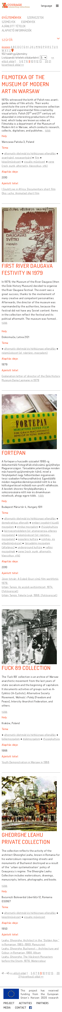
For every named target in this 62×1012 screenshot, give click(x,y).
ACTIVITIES (25, 1003)
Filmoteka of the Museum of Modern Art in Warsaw (25, 84)
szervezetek (35, 17)
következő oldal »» (13, 64)
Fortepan (14, 452)
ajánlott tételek (13, 26)
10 (32, 61)
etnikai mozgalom (27, 526)
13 (40, 61)
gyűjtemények (11, 17)
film (37, 157)
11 (35, 61)
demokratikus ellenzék (15, 522)
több (48, 130)
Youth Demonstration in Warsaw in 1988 (25, 762)
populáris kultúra (28, 539)
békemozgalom (11, 739)
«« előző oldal (18, 973)
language (46, 5)
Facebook (31, 1007)
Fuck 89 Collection (26, 667)
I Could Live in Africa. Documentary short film (29, 189)
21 (50, 61)
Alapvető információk (17, 30)
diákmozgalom (31, 739)
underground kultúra (30, 547)
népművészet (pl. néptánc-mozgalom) (25, 352)
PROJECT (8, 1003)
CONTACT (20, 1007)
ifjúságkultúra (49, 526)
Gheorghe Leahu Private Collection (26, 838)
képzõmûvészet (11, 161)
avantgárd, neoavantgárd (17, 157)
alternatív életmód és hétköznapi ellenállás (30, 153)
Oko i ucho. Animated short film (20, 193)
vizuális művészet (34, 161)
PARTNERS (42, 1003)
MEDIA (7, 1007)
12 (37, 61)
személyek (8, 22)
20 (46, 61)
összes (6, 47)
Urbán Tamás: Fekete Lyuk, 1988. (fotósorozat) (29, 595)
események (28, 22)
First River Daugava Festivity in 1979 (27, 269)
